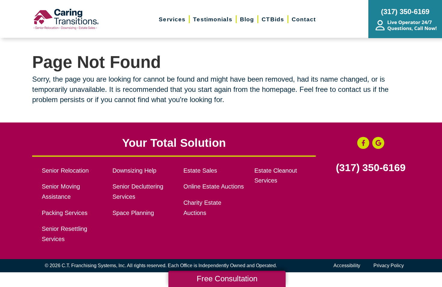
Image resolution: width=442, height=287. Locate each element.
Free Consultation (227, 278)
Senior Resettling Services (64, 233)
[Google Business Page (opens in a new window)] (378, 143)
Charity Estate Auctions (202, 207)
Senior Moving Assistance (61, 191)
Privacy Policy (388, 265)
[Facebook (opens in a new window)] (363, 143)
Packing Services (64, 213)
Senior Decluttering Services (137, 191)
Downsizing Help (134, 170)
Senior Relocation (65, 170)
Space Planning (133, 213)
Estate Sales (200, 170)
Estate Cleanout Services (275, 175)
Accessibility (346, 265)
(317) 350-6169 (371, 168)
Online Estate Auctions (213, 186)
